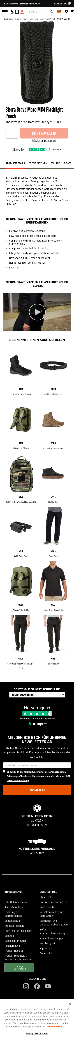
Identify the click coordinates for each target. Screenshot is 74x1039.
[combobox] (40, 11)
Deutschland (51, 689)
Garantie (9, 935)
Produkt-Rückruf (13, 950)
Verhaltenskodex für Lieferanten (51, 914)
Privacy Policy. (54, 1026)
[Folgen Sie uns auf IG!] (26, 986)
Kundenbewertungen (52, 938)
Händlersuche (12, 945)
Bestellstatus (12, 920)
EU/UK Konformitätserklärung (52, 931)
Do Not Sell (46, 953)
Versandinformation (15, 940)
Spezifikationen (38, 163)
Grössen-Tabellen (14, 925)
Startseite (8, 19)
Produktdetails (15, 163)
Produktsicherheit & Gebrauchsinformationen (18, 957)
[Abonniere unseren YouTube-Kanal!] (48, 986)
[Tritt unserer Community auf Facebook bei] (37, 986)
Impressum (46, 948)
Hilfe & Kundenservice (16, 902)
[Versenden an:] (59, 11)
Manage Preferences (19, 967)
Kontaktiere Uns (13, 907)
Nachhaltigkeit (48, 943)
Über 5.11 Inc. (47, 897)
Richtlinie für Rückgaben (18, 930)
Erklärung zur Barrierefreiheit (13, 914)
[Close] (70, 1004)
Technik (55, 163)
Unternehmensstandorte (54, 902)
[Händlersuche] (66, 11)
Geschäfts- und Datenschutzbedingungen (54, 922)
